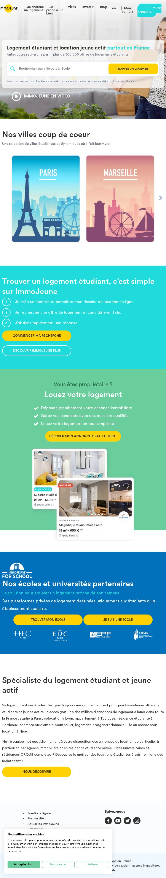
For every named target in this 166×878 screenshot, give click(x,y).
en (114, 8)
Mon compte (127, 10)
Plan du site (35, 818)
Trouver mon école (48, 619)
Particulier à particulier (73, 81)
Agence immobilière (99, 81)
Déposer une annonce (149, 10)
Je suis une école (118, 619)
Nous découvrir (36, 771)
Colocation (118, 81)
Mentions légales (39, 813)
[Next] (160, 198)
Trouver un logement (133, 68)
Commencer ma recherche (37, 335)
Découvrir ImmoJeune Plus (37, 350)
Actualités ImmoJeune (43, 823)
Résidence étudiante (47, 81)
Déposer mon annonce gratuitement (83, 436)
